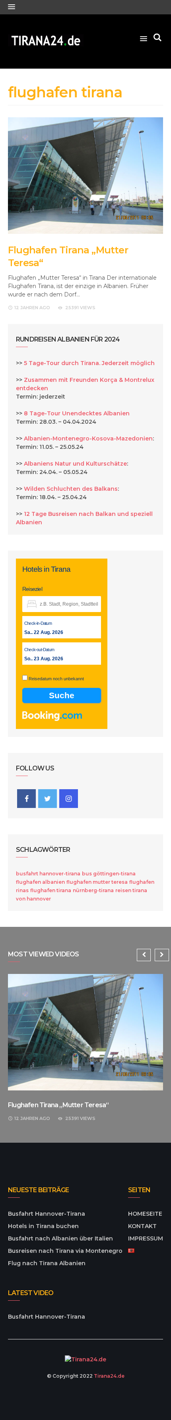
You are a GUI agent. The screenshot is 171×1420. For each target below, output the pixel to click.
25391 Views (80, 307)
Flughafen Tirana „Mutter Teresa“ (58, 1105)
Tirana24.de (109, 1376)
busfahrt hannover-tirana (48, 874)
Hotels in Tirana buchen (43, 1226)
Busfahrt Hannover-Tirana (46, 1213)
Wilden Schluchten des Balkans (71, 488)
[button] (11, 7)
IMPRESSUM (145, 1238)
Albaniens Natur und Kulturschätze (75, 463)
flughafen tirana (50, 890)
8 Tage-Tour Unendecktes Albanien (77, 413)
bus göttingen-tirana (109, 874)
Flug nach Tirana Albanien (47, 1263)
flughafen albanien (40, 882)
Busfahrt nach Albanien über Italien (60, 1238)
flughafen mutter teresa (97, 882)
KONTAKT (142, 1226)
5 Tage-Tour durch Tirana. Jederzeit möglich (89, 363)
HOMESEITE (145, 1213)
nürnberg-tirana (93, 890)
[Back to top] (148, 1397)
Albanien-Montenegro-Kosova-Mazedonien (88, 438)
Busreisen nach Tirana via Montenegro (65, 1250)
